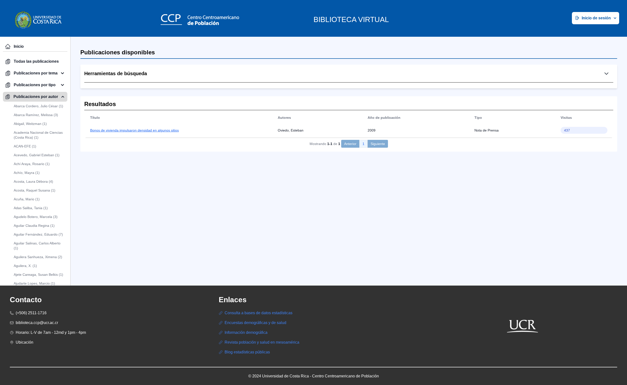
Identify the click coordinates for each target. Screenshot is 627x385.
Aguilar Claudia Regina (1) (34, 226)
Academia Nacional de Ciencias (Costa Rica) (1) (38, 135)
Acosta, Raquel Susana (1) (34, 190)
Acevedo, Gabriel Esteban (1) (37, 155)
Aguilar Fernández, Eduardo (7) (38, 234)
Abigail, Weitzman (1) (30, 124)
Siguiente (378, 144)
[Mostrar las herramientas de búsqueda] (606, 73)
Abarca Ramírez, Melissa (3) (36, 115)
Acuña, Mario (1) (27, 199)
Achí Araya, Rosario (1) (32, 164)
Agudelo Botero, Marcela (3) (36, 217)
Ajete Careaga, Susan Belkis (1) (38, 275)
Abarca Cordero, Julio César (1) (38, 106)
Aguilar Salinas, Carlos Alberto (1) (37, 245)
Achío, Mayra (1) (27, 173)
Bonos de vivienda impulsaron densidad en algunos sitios (134, 130)
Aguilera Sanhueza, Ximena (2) (38, 257)
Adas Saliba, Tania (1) (31, 208)
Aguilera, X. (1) (25, 266)
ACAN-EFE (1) (25, 146)
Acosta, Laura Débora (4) (33, 181)
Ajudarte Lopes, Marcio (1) (34, 283)
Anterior (350, 144)
